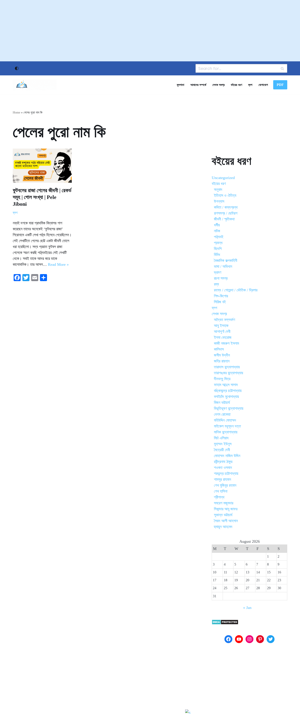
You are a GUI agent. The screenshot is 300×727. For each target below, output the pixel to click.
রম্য (216, 284)
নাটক (217, 231)
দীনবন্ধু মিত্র (222, 379)
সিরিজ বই (220, 302)
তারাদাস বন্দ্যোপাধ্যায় (227, 367)
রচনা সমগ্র (221, 278)
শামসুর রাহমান (222, 479)
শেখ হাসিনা (220, 491)
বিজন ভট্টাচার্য (222, 402)
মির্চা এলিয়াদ (221, 438)
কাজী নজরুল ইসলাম (226, 343)
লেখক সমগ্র (218, 85)
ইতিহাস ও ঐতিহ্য (225, 195)
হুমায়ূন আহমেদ (223, 527)
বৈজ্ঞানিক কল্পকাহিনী (225, 260)
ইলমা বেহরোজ (222, 337)
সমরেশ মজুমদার (223, 503)
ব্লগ (250, 85)
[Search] (282, 68)
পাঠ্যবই (218, 237)
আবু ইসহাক (221, 325)
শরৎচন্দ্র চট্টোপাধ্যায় (226, 473)
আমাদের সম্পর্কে (198, 85)
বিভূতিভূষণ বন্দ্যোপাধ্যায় (228, 408)
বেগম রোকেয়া (222, 414)
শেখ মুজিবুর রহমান (225, 485)
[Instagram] (249, 639)
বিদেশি (218, 248)
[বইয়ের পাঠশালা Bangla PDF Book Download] (35, 84)
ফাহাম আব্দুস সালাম (226, 385)
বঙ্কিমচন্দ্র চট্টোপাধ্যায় (228, 390)
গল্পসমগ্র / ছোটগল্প (225, 213)
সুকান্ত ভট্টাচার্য (223, 515)
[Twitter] (271, 639)
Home (16, 112)
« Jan (247, 607)
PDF (280, 85)
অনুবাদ (218, 189)
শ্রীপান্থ (219, 497)
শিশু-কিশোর (221, 296)
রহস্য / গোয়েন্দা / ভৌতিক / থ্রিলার (235, 290)
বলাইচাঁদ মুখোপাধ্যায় (226, 396)
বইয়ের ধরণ (236, 85)
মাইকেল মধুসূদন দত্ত (227, 426)
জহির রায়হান (222, 361)
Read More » (58, 264)
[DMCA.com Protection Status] (225, 623)
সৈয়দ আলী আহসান (226, 521)
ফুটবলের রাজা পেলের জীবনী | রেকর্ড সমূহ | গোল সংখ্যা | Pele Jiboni (42, 197)
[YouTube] (239, 639)
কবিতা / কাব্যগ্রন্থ (226, 207)
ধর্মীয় (217, 225)
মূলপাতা (180, 85)
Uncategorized (223, 178)
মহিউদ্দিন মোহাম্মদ (225, 420)
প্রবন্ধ (218, 243)
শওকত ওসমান (223, 467)
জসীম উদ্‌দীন (222, 355)
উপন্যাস (219, 201)
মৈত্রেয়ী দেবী (222, 450)
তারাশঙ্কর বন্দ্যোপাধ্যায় (228, 373)
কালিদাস (219, 349)
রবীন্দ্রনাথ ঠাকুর (223, 461)
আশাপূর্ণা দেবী (222, 331)
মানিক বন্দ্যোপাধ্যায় (225, 432)
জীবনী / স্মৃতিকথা (224, 219)
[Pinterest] (260, 639)
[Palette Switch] (16, 68)
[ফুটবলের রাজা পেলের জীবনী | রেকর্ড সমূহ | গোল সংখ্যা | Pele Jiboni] (42, 166)
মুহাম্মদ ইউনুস (222, 444)
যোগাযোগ (263, 85)
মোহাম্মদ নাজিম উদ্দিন (227, 456)
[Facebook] (228, 639)
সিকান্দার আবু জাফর (225, 509)
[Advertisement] (150, 30)
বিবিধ (217, 254)
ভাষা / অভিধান (223, 266)
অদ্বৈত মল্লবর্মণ (224, 319)
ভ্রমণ (217, 272)
